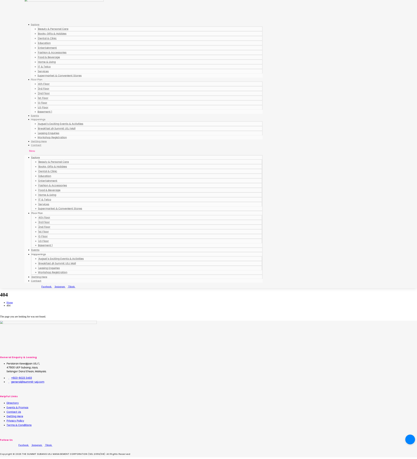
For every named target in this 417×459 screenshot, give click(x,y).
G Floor (42, 103)
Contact (36, 145)
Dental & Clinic (47, 38)
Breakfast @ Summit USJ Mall (56, 128)
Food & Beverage (49, 57)
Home (10, 302)
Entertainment (47, 48)
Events (35, 115)
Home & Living (47, 62)
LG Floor (43, 107)
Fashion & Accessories (52, 52)
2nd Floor (44, 93)
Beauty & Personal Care (53, 29)
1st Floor (43, 98)
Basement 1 (44, 112)
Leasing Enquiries (48, 133)
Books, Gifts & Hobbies (52, 33)
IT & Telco (44, 67)
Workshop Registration (52, 137)
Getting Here (39, 141)
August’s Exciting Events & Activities (60, 124)
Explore (35, 24)
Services (43, 71)
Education (44, 43)
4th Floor (44, 84)
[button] (143, 151)
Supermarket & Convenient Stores (59, 75)
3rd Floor (43, 88)
